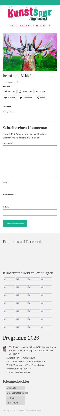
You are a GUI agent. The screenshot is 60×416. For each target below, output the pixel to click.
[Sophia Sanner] (21, 305)
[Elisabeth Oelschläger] (34, 329)
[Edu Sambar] (9, 281)
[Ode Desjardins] (34, 321)
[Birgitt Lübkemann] (21, 297)
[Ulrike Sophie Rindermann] (34, 289)
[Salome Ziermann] (21, 281)
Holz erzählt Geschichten (18, 372)
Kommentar (8, 143)
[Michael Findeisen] (46, 305)
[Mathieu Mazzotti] (46, 289)
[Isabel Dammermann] (34, 281)
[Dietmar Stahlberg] (46, 297)
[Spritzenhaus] (46, 329)
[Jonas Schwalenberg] (46, 313)
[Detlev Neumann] (21, 329)
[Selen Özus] (34, 313)
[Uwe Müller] (9, 313)
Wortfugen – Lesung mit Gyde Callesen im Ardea (32, 346)
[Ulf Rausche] (46, 281)
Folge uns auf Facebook (22, 241)
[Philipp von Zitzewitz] (9, 305)
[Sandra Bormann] (9, 329)
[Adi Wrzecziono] (34, 305)
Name (5, 182)
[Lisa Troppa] (21, 313)
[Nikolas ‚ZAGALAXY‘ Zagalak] (9, 297)
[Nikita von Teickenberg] (9, 321)
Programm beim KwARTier (19, 368)
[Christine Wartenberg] (21, 289)
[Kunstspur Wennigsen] (30, 14)
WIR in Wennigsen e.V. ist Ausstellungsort (26, 364)
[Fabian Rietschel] (9, 289)
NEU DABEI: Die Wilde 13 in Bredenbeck (25, 361)
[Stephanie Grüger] (21, 321)
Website (6, 207)
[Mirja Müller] (34, 297)
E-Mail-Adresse (9, 194)
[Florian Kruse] (46, 321)
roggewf (10, 82)
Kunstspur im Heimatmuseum (20, 357)
